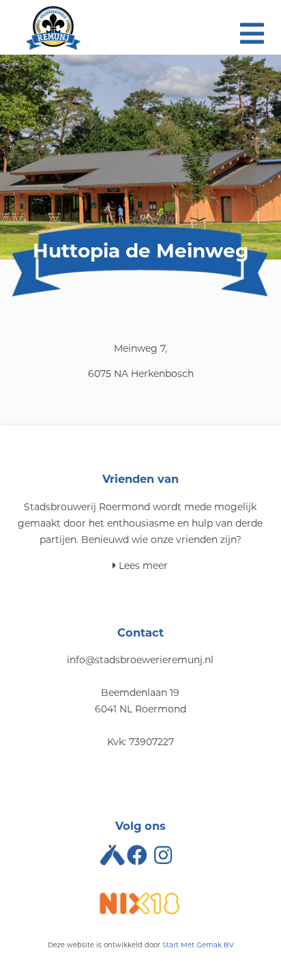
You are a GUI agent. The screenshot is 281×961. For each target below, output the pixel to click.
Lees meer (142, 565)
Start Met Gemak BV (198, 945)
